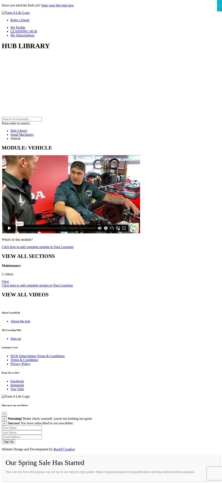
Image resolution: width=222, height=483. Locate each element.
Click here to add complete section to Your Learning (37, 285)
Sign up (15, 338)
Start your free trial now (57, 5)
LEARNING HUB (23, 31)
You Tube (17, 389)
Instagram (17, 385)
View (5, 281)
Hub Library (19, 131)
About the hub (20, 321)
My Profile (17, 27)
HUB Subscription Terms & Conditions (37, 356)
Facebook (17, 381)
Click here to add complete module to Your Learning (37, 247)
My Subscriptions (22, 35)
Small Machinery (22, 134)
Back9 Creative (64, 449)
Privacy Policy (20, 364)
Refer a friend (19, 20)
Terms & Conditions (24, 360)
